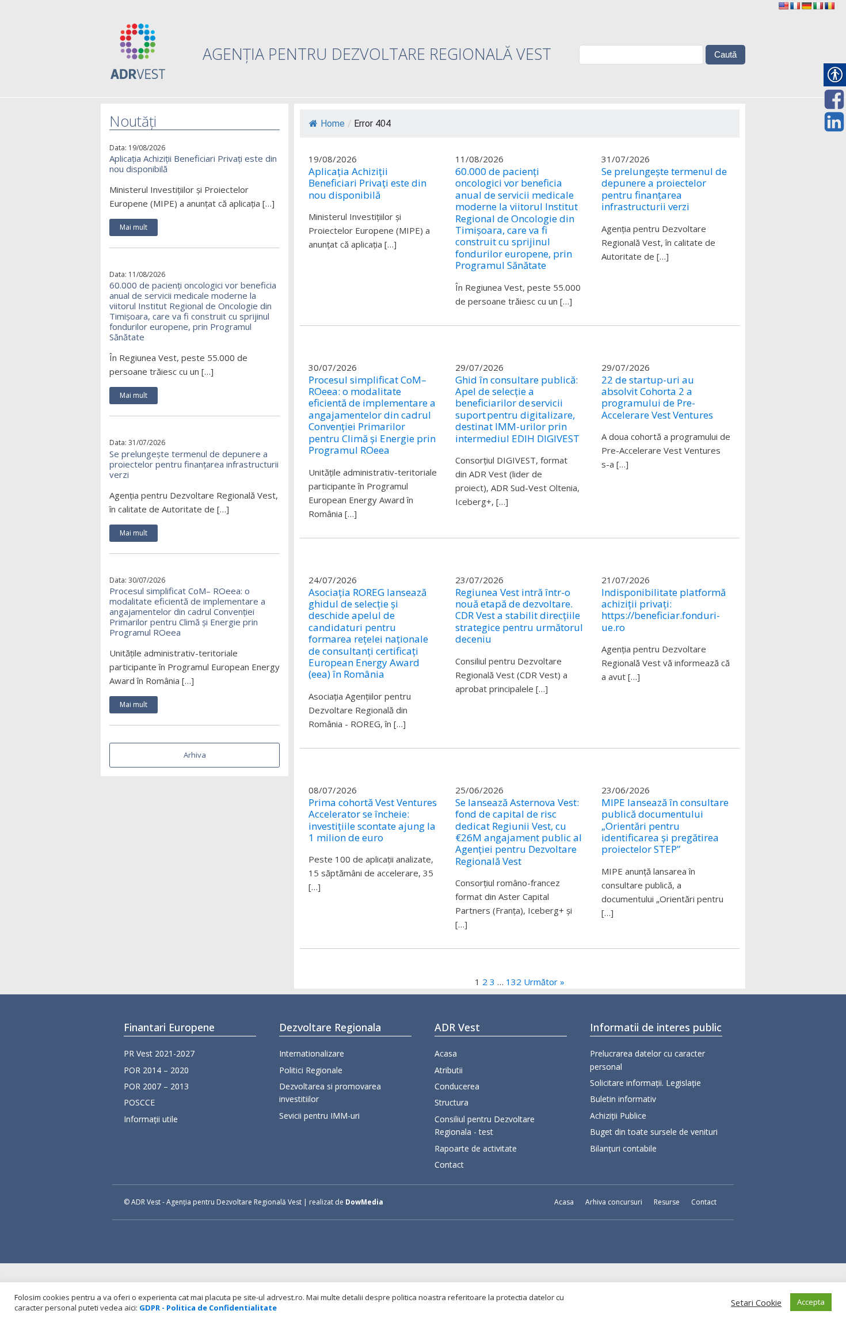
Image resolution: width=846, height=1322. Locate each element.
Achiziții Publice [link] (618, 1115)
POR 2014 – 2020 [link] (156, 1070)
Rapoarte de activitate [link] (476, 1148)
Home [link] (333, 123)
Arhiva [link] (195, 755)
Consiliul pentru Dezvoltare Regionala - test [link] (485, 1125)
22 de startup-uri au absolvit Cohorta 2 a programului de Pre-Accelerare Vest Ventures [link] (657, 397)
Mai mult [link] (133, 227)
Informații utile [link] (151, 1119)
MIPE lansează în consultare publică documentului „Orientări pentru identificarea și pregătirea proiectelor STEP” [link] (665, 826)
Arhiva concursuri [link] (613, 1202)
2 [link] (484, 981)
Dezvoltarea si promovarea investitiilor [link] (330, 1092)
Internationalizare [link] (311, 1053)
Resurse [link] (667, 1202)
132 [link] (513, 981)
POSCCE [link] (139, 1102)
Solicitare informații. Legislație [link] (645, 1082)
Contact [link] (449, 1164)
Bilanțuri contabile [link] (623, 1148)
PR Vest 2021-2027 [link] (159, 1053)
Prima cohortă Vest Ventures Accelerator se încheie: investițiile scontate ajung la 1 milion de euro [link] (372, 820)
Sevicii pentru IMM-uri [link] (319, 1115)
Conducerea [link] (457, 1086)
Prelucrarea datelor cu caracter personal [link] (647, 1060)
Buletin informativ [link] (623, 1098)
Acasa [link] (446, 1053)
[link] (783, 5)
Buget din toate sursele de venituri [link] (654, 1131)
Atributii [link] (449, 1070)
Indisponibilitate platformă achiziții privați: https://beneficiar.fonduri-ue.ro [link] (663, 610)
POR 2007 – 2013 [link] (156, 1086)
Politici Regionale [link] (310, 1070)
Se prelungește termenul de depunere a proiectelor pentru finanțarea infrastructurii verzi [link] (194, 464)
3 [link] (492, 981)
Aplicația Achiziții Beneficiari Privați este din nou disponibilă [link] (193, 163)
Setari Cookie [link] (756, 1302)
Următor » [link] (544, 981)
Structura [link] (451, 1102)
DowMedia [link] (364, 1202)
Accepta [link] (811, 1302)
